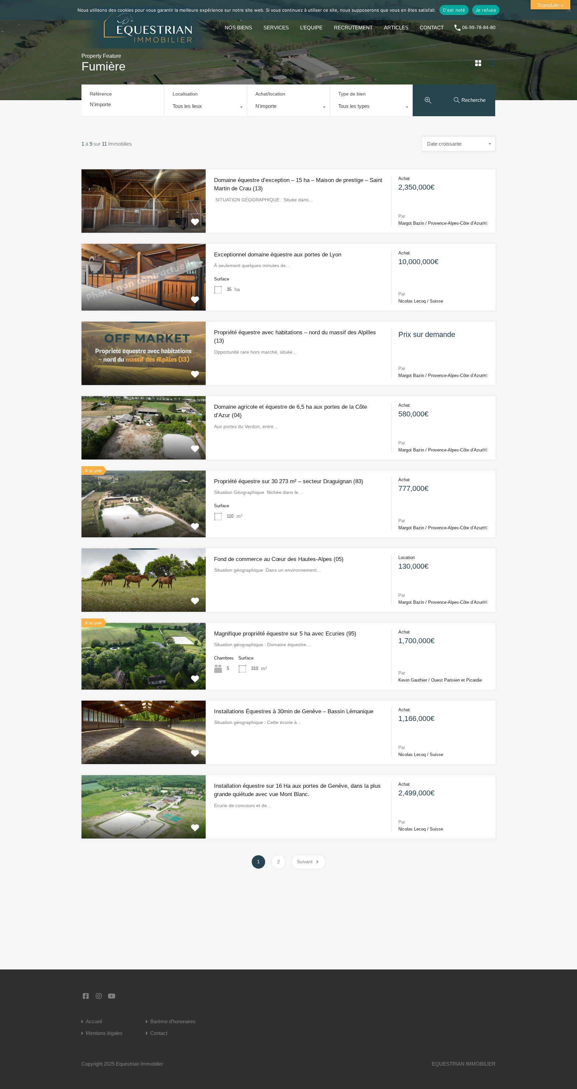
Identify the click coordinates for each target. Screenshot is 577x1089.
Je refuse (485, 10)
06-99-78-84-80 (479, 27)
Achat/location (270, 94)
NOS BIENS (238, 27)
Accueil (94, 1021)
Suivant (305, 861)
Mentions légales (104, 1033)
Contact (158, 1033)
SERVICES (276, 27)
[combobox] (205, 108)
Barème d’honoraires (173, 1021)
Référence (101, 94)
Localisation (185, 94)
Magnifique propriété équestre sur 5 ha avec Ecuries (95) (285, 633)
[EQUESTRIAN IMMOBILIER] (147, 45)
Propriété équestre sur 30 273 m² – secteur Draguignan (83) (288, 481)
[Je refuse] (568, 10)
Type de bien (352, 94)
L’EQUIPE (311, 27)
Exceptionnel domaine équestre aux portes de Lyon (277, 254)
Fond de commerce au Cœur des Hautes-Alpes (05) (279, 559)
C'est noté (454, 10)
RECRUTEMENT (353, 27)
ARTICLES (396, 27)
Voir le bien (143, 219)
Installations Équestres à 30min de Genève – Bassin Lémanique (293, 711)
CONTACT (432, 27)
